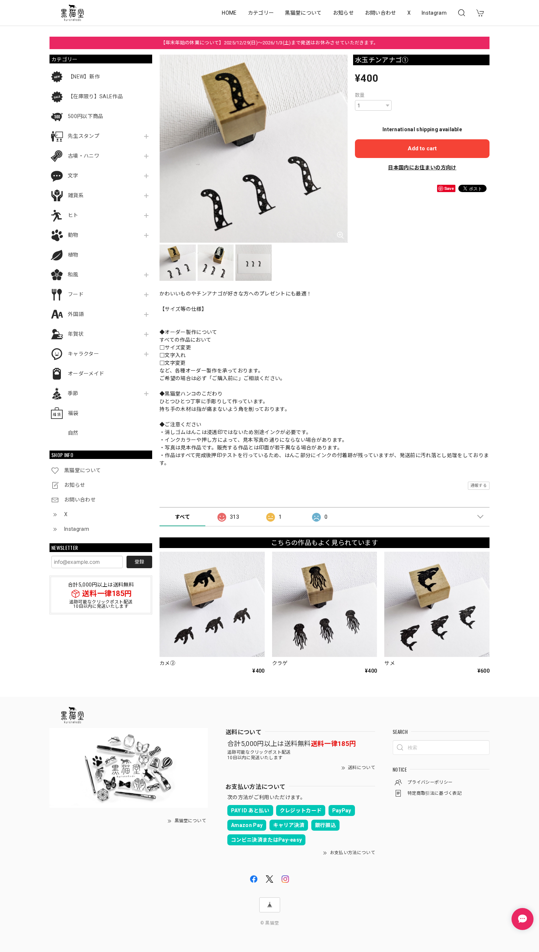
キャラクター (83, 354)
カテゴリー (261, 13)
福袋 (73, 413)
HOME (229, 13)
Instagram (434, 13)
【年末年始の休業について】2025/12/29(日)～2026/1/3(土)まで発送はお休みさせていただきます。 (270, 42)
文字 (73, 176)
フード (76, 294)
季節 (73, 393)
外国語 (76, 314)
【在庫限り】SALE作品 (95, 96)
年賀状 (76, 334)
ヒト (73, 215)
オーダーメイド (86, 373)
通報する (478, 485)
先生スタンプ (83, 136)
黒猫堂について (303, 13)
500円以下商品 (85, 116)
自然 (73, 433)
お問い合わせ (380, 13)
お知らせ (343, 13)
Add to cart (422, 148)
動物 (73, 235)
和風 (73, 274)
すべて (182, 517)
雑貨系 (76, 195)
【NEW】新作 (84, 77)
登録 (139, 562)
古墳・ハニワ (83, 156)
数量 (360, 95)
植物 (73, 255)
